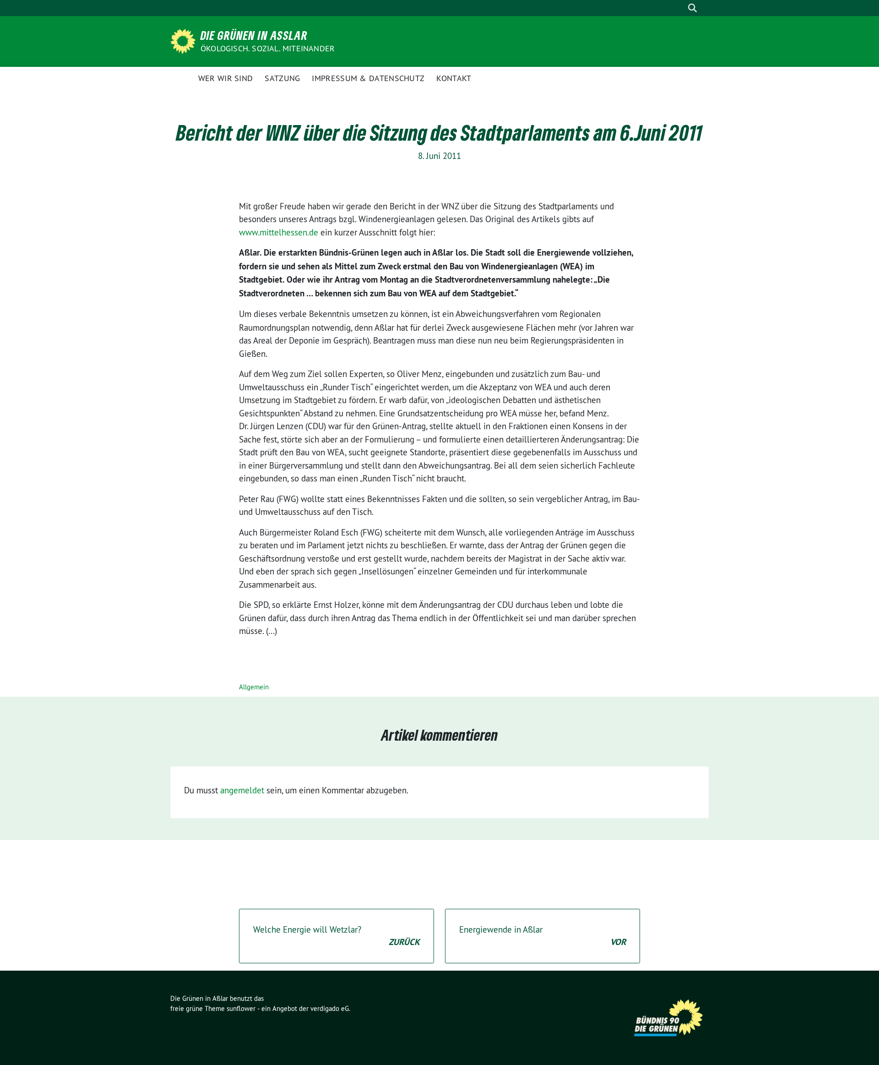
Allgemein (254, 687)
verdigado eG (329, 1008)
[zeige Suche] (692, 8)
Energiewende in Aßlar (542, 936)
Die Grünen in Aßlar (254, 35)
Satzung (282, 78)
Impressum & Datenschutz (368, 78)
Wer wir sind (225, 78)
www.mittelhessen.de (278, 232)
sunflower (241, 1008)
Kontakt (453, 78)
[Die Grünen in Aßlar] (184, 40)
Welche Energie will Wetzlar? (336, 936)
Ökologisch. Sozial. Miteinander (268, 48)
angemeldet (242, 790)
